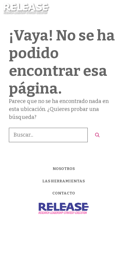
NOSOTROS (64, 168)
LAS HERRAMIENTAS (63, 181)
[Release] (26, 9)
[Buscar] (97, 135)
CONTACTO (63, 193)
